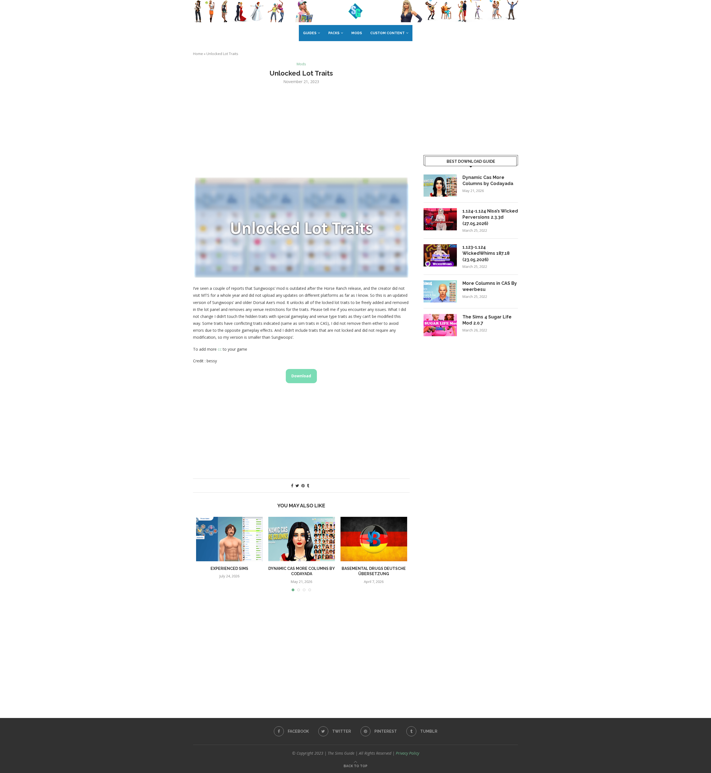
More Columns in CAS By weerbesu (489, 286)
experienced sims (229, 568)
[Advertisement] (301, 130)
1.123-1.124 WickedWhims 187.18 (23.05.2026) (486, 253)
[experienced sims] (229, 539)
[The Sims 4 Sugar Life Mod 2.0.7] (440, 325)
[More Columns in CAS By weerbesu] (440, 291)
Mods (356, 33)
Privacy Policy (407, 753)
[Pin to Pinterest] (303, 485)
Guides (309, 33)
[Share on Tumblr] (308, 485)
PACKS (333, 33)
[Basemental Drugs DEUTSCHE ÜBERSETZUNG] (374, 539)
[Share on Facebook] (292, 485)
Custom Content (387, 33)
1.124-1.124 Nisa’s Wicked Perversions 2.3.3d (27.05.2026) (490, 217)
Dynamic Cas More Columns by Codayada (487, 180)
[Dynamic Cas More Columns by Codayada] (301, 539)
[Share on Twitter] (297, 485)
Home (198, 53)
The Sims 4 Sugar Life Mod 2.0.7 (487, 320)
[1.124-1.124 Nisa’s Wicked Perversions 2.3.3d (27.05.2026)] (440, 219)
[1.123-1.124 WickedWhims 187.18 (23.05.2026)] (440, 255)
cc (220, 349)
